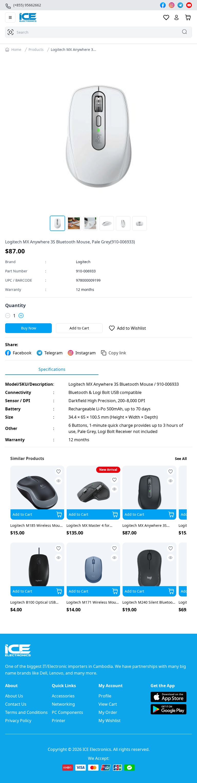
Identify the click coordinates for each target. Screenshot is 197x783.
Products (36, 49)
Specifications (51, 369)
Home (16, 49)
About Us (14, 696)
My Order (107, 712)
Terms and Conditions (26, 712)
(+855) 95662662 (27, 5)
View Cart (107, 704)
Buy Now (28, 328)
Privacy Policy (18, 720)
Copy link (117, 353)
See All (181, 458)
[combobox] (98, 32)
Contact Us (15, 704)
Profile (104, 696)
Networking (63, 704)
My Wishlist (109, 720)
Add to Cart (79, 328)
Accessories (63, 696)
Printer (58, 720)
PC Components (67, 712)
